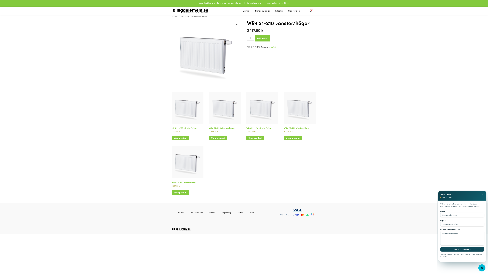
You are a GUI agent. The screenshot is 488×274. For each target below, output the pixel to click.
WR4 (181, 16)
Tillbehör (279, 11)
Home (174, 16)
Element (246, 11)
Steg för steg (294, 11)
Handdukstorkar (262, 11)
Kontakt (240, 212)
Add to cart (262, 38)
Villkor (251, 212)
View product (180, 138)
